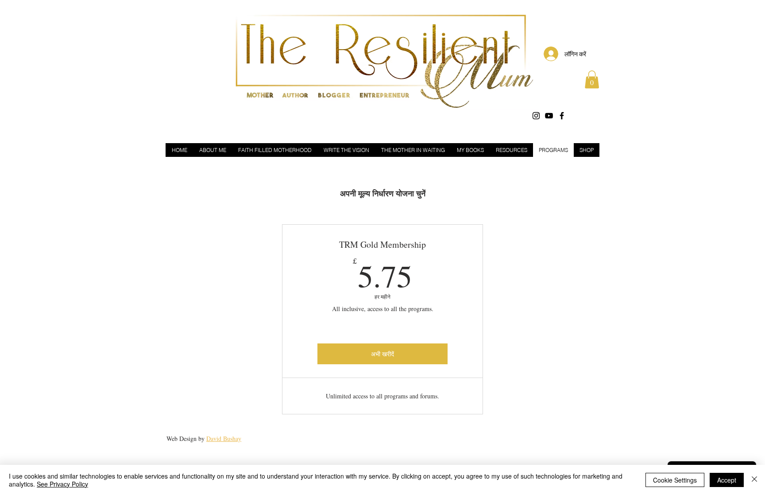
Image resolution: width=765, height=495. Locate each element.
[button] (591, 79)
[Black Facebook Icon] (562, 116)
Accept (726, 480)
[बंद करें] (754, 480)
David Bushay (223, 438)
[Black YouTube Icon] (549, 116)
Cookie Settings (675, 480)
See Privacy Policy (62, 483)
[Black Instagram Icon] (536, 116)
